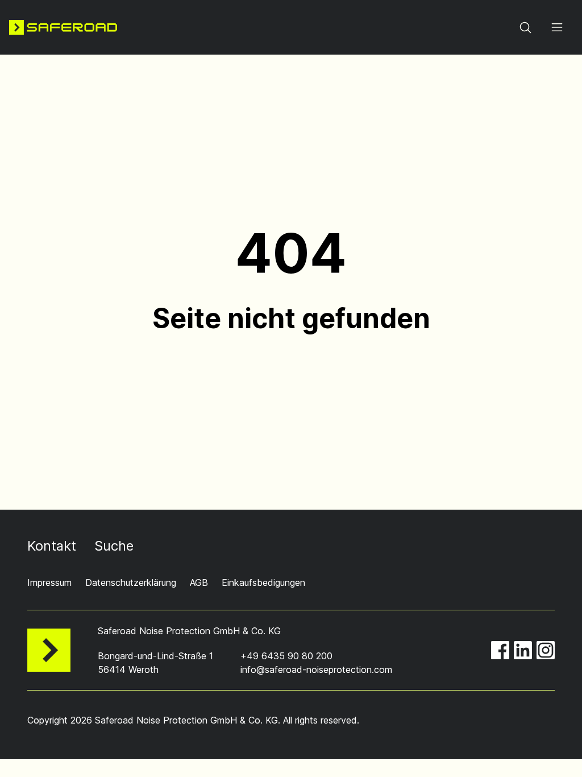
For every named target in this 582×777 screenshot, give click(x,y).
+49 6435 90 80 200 (286, 656)
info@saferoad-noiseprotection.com (316, 669)
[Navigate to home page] (63, 27)
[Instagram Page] (546, 650)
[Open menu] (557, 27)
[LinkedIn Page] (523, 650)
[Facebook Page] (500, 650)
